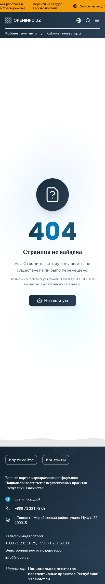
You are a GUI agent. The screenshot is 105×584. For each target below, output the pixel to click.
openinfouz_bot (28, 499)
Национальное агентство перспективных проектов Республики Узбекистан (63, 573)
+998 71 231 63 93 (53, 543)
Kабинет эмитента (21, 33)
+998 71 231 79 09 (30, 508)
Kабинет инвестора (64, 33)
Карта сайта (21, 459)
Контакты (56, 459)
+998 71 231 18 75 (20, 543)
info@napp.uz (17, 557)
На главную (56, 300)
